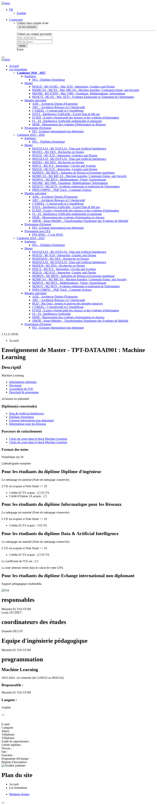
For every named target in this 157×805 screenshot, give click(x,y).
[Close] (3, 714)
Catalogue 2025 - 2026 (31, 134)
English (21, 13)
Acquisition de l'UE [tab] (21, 388)
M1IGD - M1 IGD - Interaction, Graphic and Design (64, 255)
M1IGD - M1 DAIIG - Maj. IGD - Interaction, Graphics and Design (73, 86)
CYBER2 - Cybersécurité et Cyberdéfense (58, 110)
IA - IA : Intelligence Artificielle (51, 313)
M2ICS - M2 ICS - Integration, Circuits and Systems (64, 165)
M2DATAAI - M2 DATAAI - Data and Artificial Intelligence (69, 159)
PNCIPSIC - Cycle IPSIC (48, 234)
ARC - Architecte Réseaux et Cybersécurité (58, 107)
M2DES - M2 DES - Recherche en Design (58, 162)
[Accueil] (6, 3)
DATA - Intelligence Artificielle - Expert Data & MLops (66, 114)
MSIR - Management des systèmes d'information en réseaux (68, 217)
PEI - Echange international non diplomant (58, 131)
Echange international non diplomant (31, 420)
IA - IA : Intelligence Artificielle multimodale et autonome (67, 121)
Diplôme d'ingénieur (21, 417)
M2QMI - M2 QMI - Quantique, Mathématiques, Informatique (70, 183)
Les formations (18, 69)
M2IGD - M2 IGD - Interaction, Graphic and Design (64, 272)
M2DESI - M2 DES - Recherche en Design (58, 265)
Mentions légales (19, 794)
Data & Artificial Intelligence (26, 413)
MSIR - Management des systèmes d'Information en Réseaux (69, 124)
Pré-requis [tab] (15, 385)
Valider (22, 45)
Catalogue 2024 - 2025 (31, 238)
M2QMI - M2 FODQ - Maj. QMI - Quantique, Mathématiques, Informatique (78, 93)
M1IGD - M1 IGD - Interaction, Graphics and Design (64, 155)
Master (29, 83)
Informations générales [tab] (23, 382)
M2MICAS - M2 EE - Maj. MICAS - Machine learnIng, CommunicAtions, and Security (85, 90)
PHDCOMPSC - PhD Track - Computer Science (62, 189)
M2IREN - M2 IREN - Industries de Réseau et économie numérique (73, 172)
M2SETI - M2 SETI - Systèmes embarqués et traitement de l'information (76, 186)
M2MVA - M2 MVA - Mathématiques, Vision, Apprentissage (69, 179)
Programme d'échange (38, 128)
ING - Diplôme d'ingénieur (48, 79)
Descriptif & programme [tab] (24, 392)
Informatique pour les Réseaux (27, 423)
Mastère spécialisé (35, 100)
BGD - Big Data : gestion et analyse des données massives (67, 303)
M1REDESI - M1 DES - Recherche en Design (60, 258)
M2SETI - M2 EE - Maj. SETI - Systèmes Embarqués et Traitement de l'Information (83, 97)
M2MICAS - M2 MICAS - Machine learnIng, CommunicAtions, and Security (79, 176)
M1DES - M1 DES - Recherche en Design (58, 152)
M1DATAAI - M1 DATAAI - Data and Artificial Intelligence (69, 148)
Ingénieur (30, 76)
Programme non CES (37, 231)
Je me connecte (27, 26)
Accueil (14, 66)
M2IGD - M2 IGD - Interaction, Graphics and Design (64, 169)
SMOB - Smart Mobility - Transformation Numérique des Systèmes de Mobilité (80, 220)
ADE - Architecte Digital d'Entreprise (55, 103)
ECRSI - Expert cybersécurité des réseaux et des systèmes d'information (75, 117)
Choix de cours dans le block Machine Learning (38, 438)
